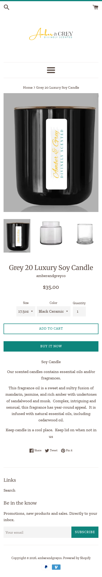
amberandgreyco (50, 558)
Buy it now (51, 346)
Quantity (79, 303)
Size (25, 303)
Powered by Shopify (77, 558)
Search (9, 490)
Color (53, 303)
